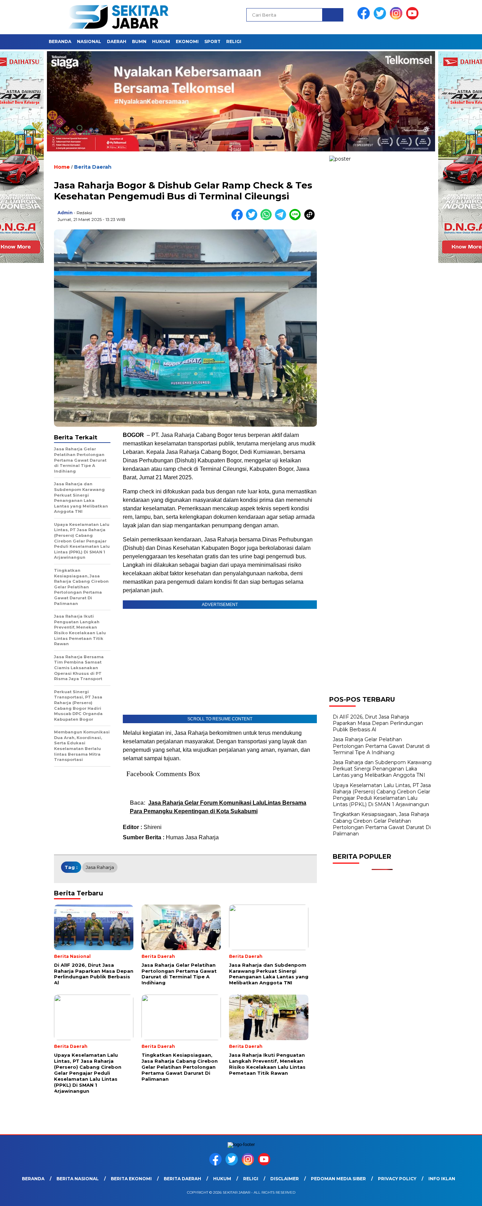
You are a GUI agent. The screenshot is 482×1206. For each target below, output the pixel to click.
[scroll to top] (461, 1195)
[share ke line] (296, 218)
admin (65, 212)
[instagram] (397, 17)
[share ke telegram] (282, 218)
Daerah (116, 41)
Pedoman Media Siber (338, 1178)
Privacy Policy (397, 1178)
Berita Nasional (77, 1178)
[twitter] (381, 17)
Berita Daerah (93, 167)
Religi (233, 41)
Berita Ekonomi (131, 1178)
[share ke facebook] (238, 218)
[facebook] (364, 17)
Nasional (89, 41)
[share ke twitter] (253, 218)
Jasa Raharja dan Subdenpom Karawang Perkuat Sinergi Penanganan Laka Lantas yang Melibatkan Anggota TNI (382, 768)
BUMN (139, 41)
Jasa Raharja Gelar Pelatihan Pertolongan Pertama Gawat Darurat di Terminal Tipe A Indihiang (381, 745)
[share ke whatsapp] (267, 218)
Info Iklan (441, 1178)
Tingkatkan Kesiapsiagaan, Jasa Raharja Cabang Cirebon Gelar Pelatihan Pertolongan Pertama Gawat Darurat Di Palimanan (382, 824)
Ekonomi (187, 41)
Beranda (60, 41)
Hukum (161, 41)
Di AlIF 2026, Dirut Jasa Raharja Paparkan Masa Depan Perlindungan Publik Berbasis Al (378, 723)
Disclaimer (284, 1178)
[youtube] (413, 17)
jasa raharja (100, 867)
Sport (212, 41)
